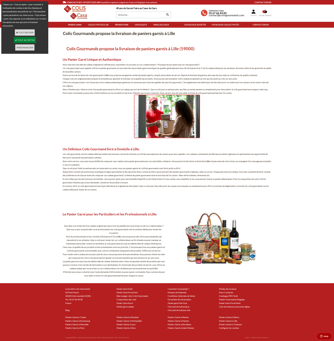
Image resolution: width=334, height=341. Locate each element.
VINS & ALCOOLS (161, 24)
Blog (67, 310)
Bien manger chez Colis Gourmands (132, 296)
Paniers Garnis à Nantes (178, 321)
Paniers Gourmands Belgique (232, 299)
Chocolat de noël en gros (179, 306)
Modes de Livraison (227, 289)
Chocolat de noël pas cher (179, 310)
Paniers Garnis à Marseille (76, 324)
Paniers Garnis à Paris (75, 328)
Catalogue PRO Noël (228, 296)
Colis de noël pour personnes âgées (234, 306)
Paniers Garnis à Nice (126, 328)
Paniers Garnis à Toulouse (230, 324)
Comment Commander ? (178, 289)
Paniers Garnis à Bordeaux (179, 324)
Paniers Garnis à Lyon (126, 324)
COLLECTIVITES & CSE (98, 24)
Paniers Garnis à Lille (228, 321)
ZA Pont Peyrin (72, 292)
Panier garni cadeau (125, 306)
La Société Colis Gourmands (77, 289)
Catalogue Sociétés (195, 24)
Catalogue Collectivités (225, 24)
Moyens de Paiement (177, 292)
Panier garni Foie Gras (177, 303)
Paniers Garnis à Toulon (75, 317)
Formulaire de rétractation (179, 299)
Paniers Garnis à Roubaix (128, 317)
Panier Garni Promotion (127, 292)
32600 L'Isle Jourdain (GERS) (78, 296)
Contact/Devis (262, 2)
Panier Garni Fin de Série (230, 303)
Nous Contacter (226, 292)
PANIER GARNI (74, 24)
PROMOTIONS (121, 24)
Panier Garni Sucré (125, 303)
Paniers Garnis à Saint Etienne (181, 328)
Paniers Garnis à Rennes (178, 317)
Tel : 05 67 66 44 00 (74, 299)
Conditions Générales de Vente (181, 296)
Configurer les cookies (229, 328)
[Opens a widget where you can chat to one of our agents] (324, 336)
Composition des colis (126, 299)
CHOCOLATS (141, 24)
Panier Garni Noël (124, 289)
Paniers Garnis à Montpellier (129, 321)
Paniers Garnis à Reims (229, 317)
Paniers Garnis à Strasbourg (77, 321)
